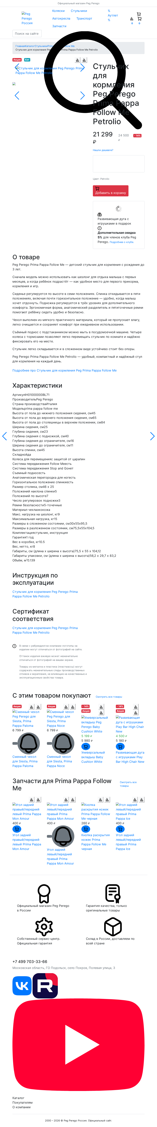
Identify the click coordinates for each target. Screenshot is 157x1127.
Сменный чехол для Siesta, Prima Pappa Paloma (25, 761)
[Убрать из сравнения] (84, 60)
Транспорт (84, 18)
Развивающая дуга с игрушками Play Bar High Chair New (130, 757)
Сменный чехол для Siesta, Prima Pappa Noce (59, 761)
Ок (64, 1117)
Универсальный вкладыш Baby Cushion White (93, 757)
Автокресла (61, 18)
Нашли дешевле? (103, 150)
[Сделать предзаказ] (14, 743)
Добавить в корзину (110, 193)
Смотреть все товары (109, 696)
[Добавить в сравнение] (77, 60)
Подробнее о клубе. (122, 242)
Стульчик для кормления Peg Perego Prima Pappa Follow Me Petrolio (45, 594)
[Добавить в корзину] (85, 746)
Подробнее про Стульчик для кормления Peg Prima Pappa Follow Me (64, 370)
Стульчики (79, 11)
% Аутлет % (113, 15)
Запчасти (59, 26)
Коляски (58, 11)
